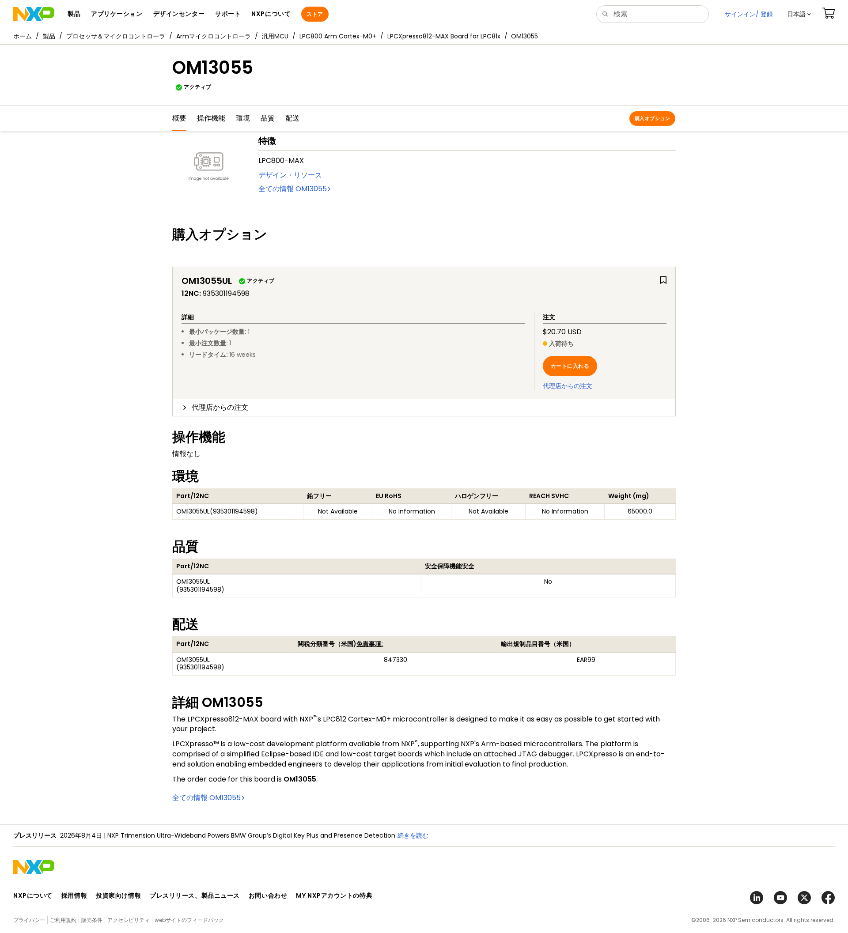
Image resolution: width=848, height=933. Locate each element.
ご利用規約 (63, 920)
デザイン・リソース (290, 175)
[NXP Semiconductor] (33, 14)
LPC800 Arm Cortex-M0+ (337, 36)
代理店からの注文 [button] (220, 407)
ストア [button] (315, 14)
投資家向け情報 (118, 895)
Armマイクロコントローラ (213, 36)
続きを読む (309, 835)
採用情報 (74, 895)
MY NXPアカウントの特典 (334, 895)
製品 (49, 36)
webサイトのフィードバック (189, 920)
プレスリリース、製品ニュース (195, 895)
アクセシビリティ (128, 920)
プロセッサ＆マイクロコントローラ (115, 36)
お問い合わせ (268, 895)
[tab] (424, 407)
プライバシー (29, 920)
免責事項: (369, 643)
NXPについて (33, 895)
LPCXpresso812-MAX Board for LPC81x (443, 36)
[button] (799, 14)
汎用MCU (275, 36)
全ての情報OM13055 (292, 189)
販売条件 (91, 920)
